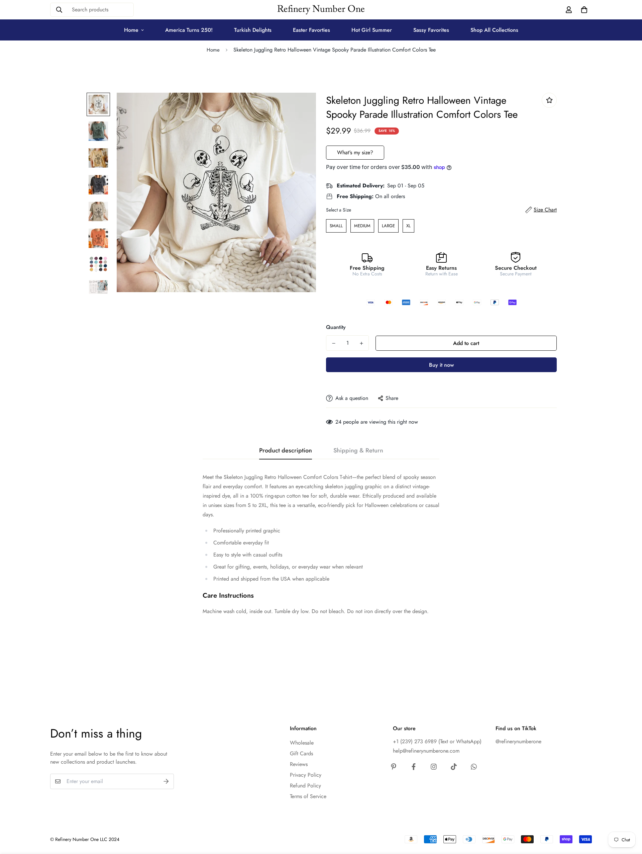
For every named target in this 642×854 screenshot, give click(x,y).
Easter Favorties (311, 30)
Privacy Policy (305, 775)
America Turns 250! (189, 30)
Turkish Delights (253, 30)
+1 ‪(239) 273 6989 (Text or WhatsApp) (437, 741)
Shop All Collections (494, 30)
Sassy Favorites (431, 30)
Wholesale (302, 743)
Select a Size (338, 209)
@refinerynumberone (518, 741)
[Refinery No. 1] (321, 10)
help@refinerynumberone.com (426, 751)
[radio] (336, 226)
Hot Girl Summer (371, 30)
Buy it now (441, 365)
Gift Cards (301, 753)
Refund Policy (305, 785)
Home (131, 30)
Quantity (336, 327)
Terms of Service (308, 796)
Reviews (299, 764)
